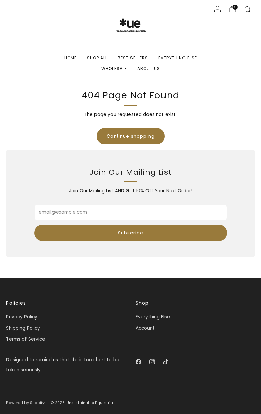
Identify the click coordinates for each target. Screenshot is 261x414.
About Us (148, 68)
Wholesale (114, 68)
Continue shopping (131, 136)
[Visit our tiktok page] (165, 361)
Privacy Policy (21, 317)
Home (70, 58)
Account (145, 328)
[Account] (217, 9)
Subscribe (130, 232)
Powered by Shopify (25, 402)
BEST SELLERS (133, 58)
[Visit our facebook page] (138, 361)
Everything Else (177, 58)
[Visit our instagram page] (152, 361)
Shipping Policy (23, 328)
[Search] (247, 9)
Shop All (97, 58)
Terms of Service (25, 339)
